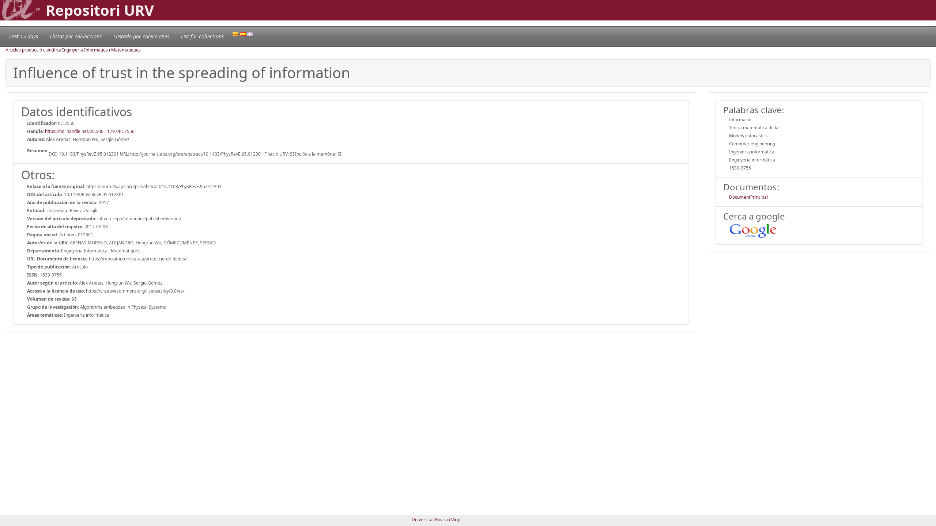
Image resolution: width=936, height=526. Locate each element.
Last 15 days (23, 36)
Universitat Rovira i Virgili (437, 520)
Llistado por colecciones (141, 36)
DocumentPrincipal (748, 197)
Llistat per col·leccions (76, 36)
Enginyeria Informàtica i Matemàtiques (101, 50)
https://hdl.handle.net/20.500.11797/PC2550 (90, 131)
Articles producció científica (33, 50)
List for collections (202, 36)
